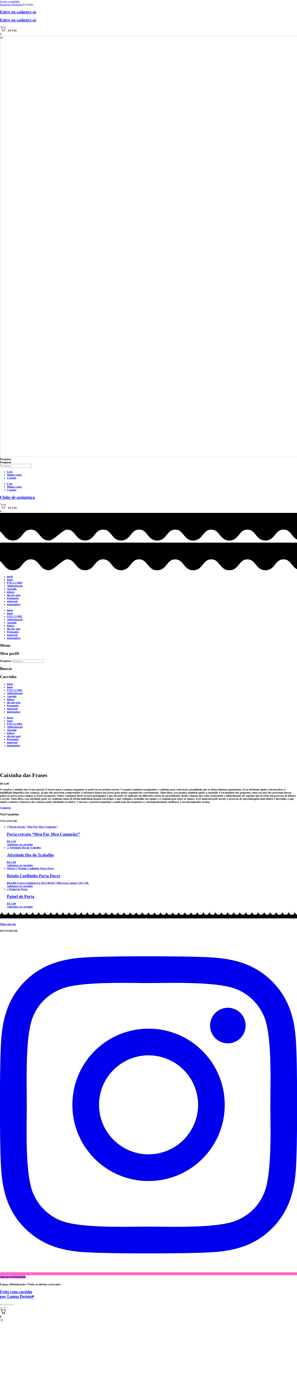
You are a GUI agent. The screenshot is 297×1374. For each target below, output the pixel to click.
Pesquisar (5, 459)
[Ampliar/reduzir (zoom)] (1, 1304)
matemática (13, 604)
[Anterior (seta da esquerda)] (1, 1307)
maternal (12, 601)
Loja (9, 471)
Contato (11, 477)
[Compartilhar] (8, 1304)
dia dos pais (13, 595)
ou (18, 12)
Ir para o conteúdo (10, 1)
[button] (5, 807)
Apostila (11, 588)
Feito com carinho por (17, 1294)
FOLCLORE (15, 582)
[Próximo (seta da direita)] (4, 1307)
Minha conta (14, 474)
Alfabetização (15, 585)
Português (13, 598)
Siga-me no (8, 924)
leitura (10, 592)
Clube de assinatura (17, 497)
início (10, 576)
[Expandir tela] (4, 1304)
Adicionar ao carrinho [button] (20, 844)
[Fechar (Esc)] (11, 1304)
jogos (10, 579)
